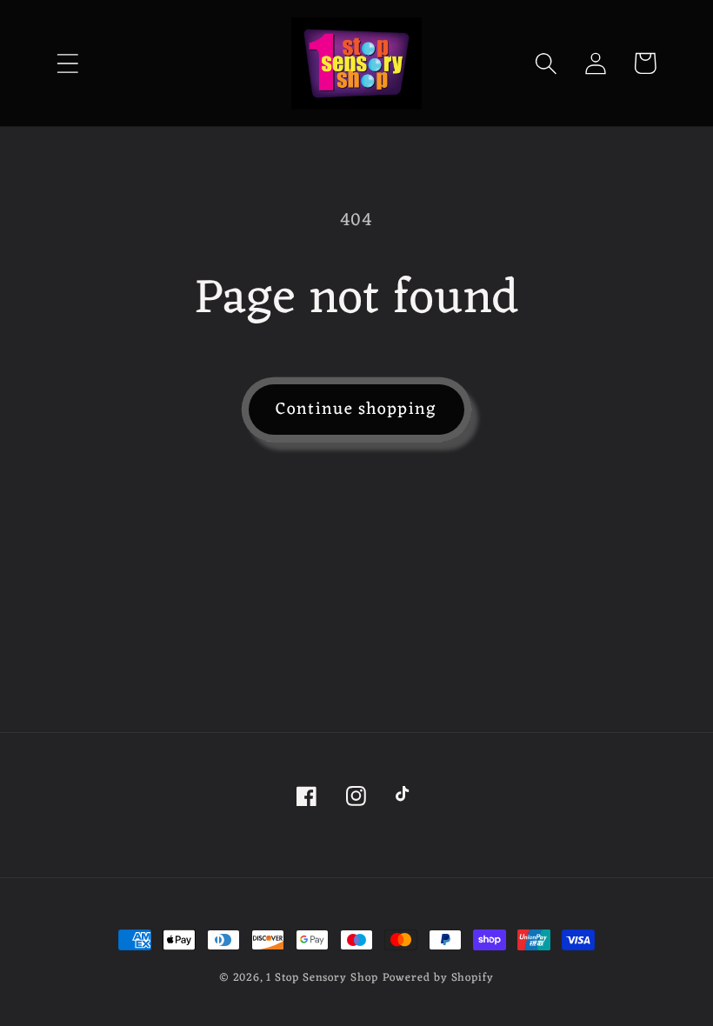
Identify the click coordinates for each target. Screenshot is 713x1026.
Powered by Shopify (438, 978)
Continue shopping (356, 409)
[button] (67, 63)
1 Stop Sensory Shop (321, 978)
